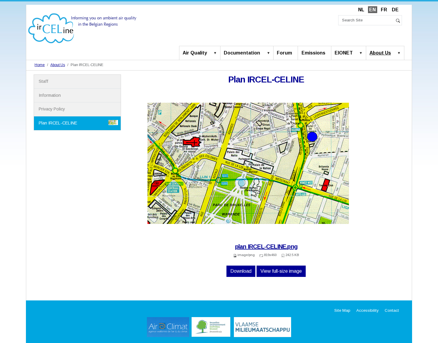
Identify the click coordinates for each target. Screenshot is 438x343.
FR (384, 9)
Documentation (242, 52)
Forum (284, 52)
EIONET (344, 52)
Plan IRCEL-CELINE (58, 123)
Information (50, 95)
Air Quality (195, 52)
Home (40, 65)
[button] (216, 53)
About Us (380, 52)
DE (395, 9)
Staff (43, 81)
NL (361, 9)
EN (372, 9)
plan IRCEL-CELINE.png (266, 246)
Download (240, 271)
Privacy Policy (52, 109)
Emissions (313, 52)
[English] (82, 28)
